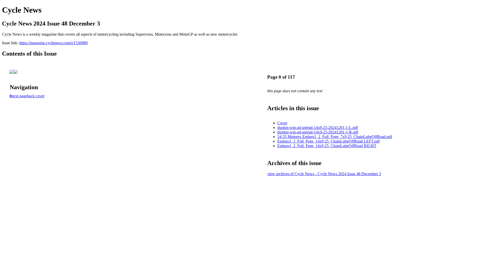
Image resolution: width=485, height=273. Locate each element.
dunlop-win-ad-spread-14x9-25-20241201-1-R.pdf (317, 132)
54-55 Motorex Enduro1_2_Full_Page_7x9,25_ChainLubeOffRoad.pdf (334, 136)
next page (19, 96)
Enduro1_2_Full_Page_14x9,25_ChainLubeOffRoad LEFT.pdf (328, 141)
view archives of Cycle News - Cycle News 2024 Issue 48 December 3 (324, 174)
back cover (35, 96)
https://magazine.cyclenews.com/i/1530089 (53, 43)
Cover (282, 123)
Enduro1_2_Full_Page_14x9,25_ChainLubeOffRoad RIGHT (326, 146)
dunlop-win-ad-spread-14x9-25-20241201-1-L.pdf (317, 127)
